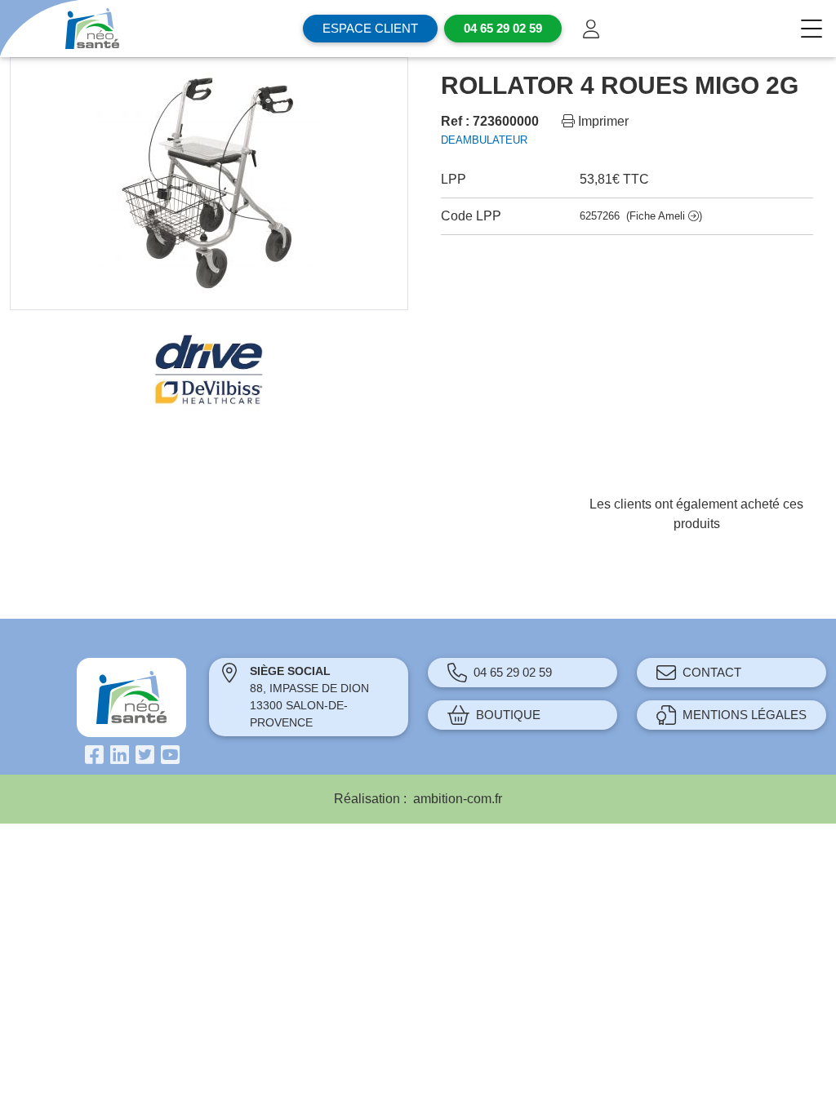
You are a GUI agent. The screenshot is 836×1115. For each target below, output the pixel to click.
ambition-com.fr (457, 799)
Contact (712, 672)
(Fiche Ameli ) (664, 216)
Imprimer (602, 121)
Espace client (370, 28)
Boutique (508, 715)
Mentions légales (745, 715)
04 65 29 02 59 (513, 672)
